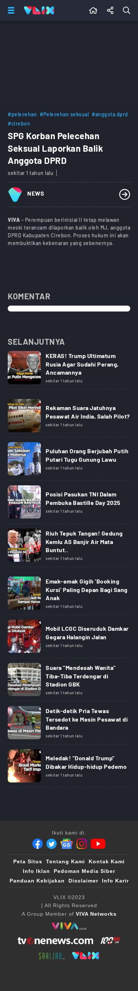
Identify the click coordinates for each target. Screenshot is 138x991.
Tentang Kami (65, 861)
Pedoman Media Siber (84, 871)
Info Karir (115, 881)
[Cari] (128, 10)
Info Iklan (36, 871)
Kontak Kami (107, 861)
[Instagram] (82, 844)
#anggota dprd (110, 114)
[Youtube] (98, 844)
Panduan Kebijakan (37, 881)
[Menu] (9, 10)
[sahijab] (52, 955)
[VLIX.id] (85, 955)
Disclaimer (83, 881)
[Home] (39, 10)
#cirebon (19, 123)
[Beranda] (93, 10)
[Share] (110, 10)
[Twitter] (51, 844)
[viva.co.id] (69, 926)
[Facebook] (37, 844)
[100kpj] (110, 940)
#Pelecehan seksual (64, 114)
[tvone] (55, 940)
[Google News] (66, 844)
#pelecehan (22, 114)
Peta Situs (27, 861)
